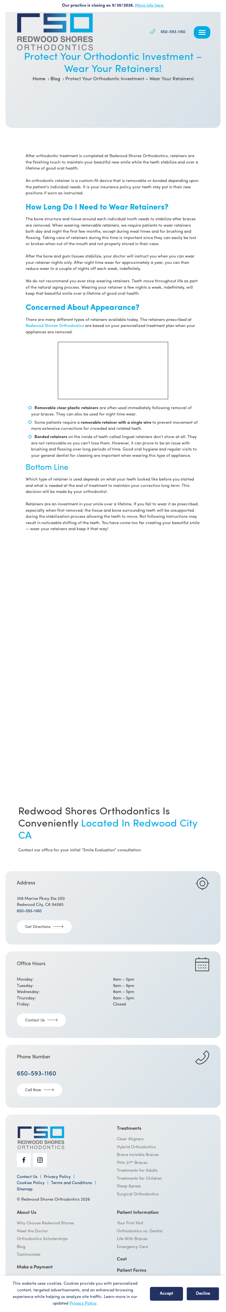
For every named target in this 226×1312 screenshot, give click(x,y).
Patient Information (138, 1212)
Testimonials (29, 1255)
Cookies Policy (31, 1183)
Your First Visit (130, 1224)
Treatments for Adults (137, 1171)
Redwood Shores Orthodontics (55, 326)
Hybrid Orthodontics (136, 1147)
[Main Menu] (202, 32)
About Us (26, 1212)
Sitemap (25, 1189)
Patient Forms (131, 1270)
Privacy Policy (82, 1304)
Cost (122, 1259)
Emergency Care (132, 1247)
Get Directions (37, 927)
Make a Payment (35, 1267)
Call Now (33, 1090)
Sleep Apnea (129, 1187)
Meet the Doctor (32, 1231)
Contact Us (35, 1020)
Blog (21, 1247)
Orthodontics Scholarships (42, 1239)
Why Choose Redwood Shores (45, 1224)
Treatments (129, 1128)
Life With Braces (132, 1239)
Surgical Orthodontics (138, 1194)
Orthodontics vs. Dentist (140, 1231)
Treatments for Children (139, 1179)
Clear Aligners (130, 1139)
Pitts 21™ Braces (132, 1163)
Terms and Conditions (71, 1183)
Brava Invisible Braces (138, 1155)
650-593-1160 (173, 32)
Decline (203, 1294)
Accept (166, 1294)
